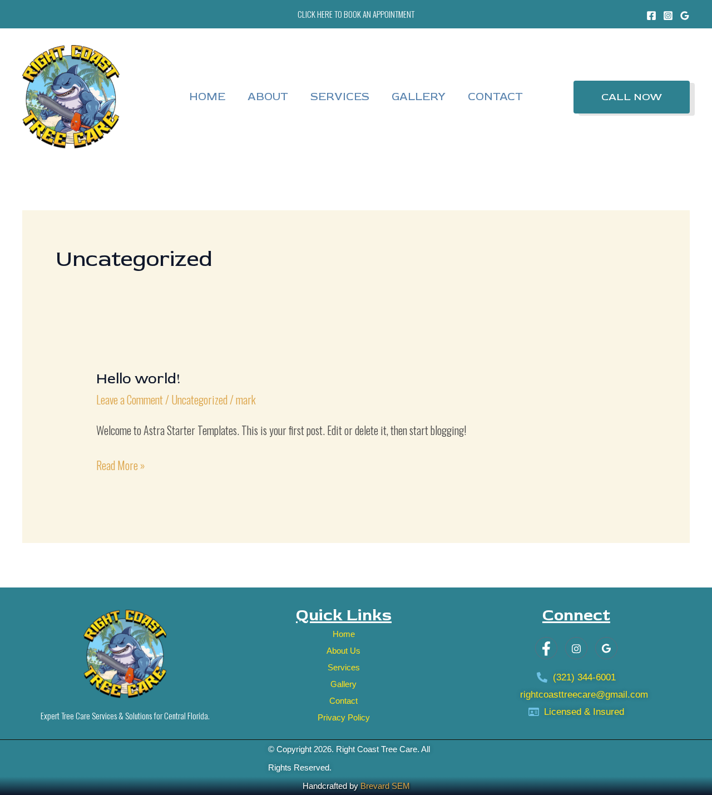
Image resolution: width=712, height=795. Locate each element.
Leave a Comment (129, 399)
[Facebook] (651, 16)
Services (339, 96)
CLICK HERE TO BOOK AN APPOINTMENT (356, 14)
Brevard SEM (385, 786)
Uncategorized (199, 399)
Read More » (120, 464)
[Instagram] (668, 16)
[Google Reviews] (685, 16)
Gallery (419, 96)
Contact (495, 96)
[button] (631, 97)
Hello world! (138, 379)
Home (207, 96)
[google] (606, 648)
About (268, 96)
